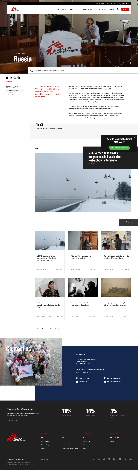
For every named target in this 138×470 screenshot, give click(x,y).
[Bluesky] (104, 459)
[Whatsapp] (130, 459)
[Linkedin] (114, 459)
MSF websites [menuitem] (111, 3)
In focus (43, 448)
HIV (112, 108)
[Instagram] (109, 459)
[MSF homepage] (16, 9)
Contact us (86, 448)
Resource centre (66, 445)
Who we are (86, 438)
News (63, 441)
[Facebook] (99, 459)
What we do (44, 438)
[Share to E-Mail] (15, 77)
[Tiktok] (120, 459)
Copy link (10, 81)
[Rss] (125, 459)
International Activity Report (70, 448)
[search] (118, 9)
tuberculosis (107, 88)
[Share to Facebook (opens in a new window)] (7, 77)
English (124, 3)
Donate (125, 9)
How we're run (87, 441)
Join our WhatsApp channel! (119, 147)
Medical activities (46, 441)
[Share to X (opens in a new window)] (11, 77)
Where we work (66, 438)
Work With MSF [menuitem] (100, 3)
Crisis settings (45, 445)
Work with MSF (114, 438)
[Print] (18, 77)
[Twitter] (94, 459)
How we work (86, 445)
